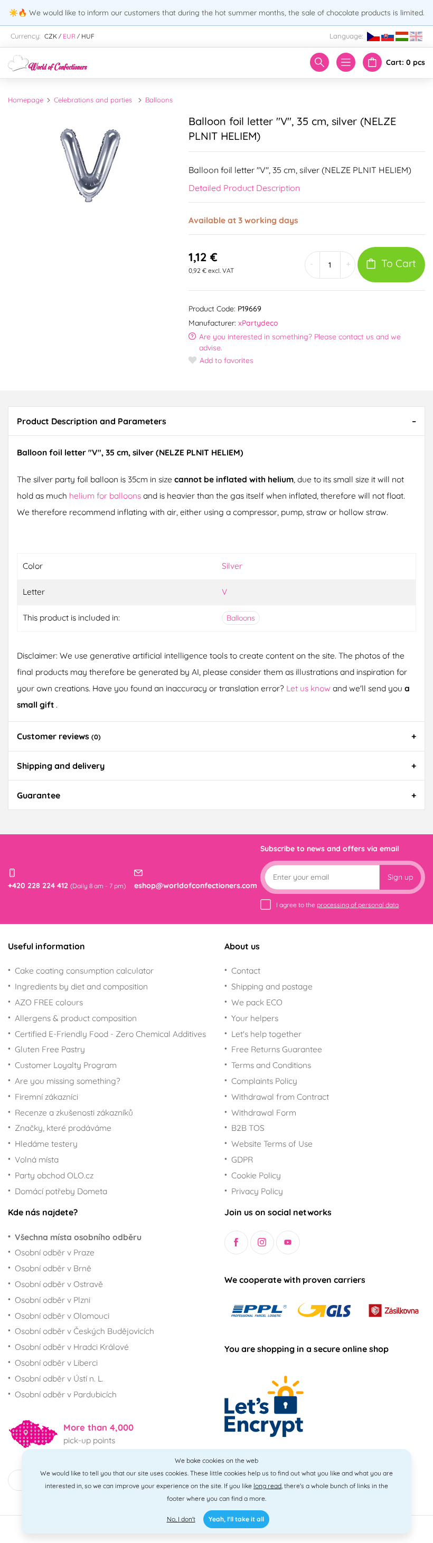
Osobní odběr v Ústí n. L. (59, 1378)
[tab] (216, 421)
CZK (50, 36)
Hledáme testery (46, 1143)
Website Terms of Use (272, 1143)
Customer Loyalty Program (66, 1065)
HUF (88, 36)
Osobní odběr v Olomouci (62, 1315)
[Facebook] (236, 1242)
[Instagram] (262, 1242)
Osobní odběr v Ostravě (59, 1284)
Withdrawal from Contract (280, 1096)
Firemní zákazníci (46, 1096)
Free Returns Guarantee (276, 1049)
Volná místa (37, 1159)
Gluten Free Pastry (50, 1049)
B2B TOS (248, 1127)
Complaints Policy (264, 1080)
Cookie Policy (256, 1175)
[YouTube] (288, 1242)
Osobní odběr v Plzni (52, 1299)
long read (267, 1486)
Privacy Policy (257, 1191)
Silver (232, 565)
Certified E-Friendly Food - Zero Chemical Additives (110, 1033)
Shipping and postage (272, 986)
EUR (69, 36)
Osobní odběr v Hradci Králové (72, 1346)
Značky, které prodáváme (63, 1127)
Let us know (309, 688)
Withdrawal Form (263, 1112)
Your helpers (254, 1018)
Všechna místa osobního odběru (78, 1237)
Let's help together (266, 1033)
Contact (245, 970)
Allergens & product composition (76, 1018)
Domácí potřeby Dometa (61, 1191)
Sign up (400, 877)
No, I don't (181, 1519)
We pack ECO (257, 1002)
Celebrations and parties (93, 100)
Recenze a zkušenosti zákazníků (74, 1112)
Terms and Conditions (271, 1065)
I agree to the (337, 905)
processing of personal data (358, 905)
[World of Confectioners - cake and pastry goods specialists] (47, 61)
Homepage (25, 100)
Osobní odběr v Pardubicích (66, 1394)
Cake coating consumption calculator (84, 970)
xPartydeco (258, 323)
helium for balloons (105, 495)
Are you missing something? (67, 1080)
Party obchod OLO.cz (54, 1175)
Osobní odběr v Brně (53, 1268)
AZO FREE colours (49, 1002)
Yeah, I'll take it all (236, 1519)
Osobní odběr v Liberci (56, 1362)
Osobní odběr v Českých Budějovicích (84, 1331)
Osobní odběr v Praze (55, 1252)
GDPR (242, 1159)
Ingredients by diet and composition (81, 986)
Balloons (159, 100)
